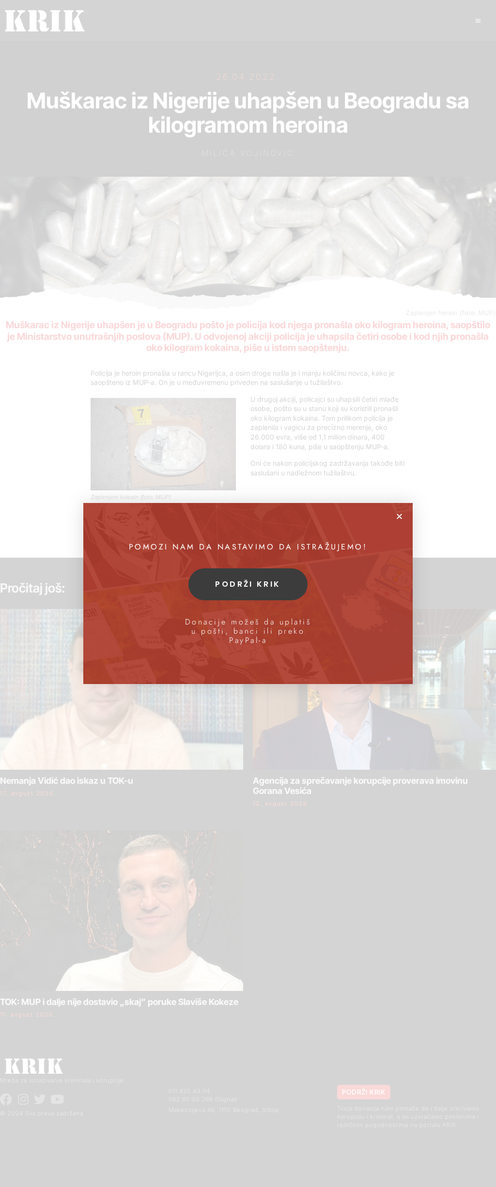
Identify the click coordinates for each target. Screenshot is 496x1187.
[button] (399, 516)
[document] (248, 593)
